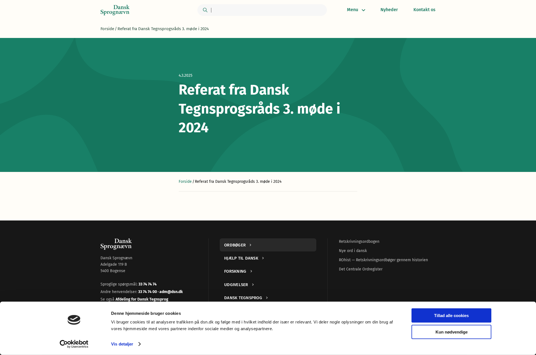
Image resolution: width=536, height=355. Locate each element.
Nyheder (389, 9)
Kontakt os (424, 9)
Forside (107, 28)
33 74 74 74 (147, 284)
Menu (352, 9)
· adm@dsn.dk (170, 291)
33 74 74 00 (148, 291)
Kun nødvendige (452, 331)
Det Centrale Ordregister (360, 269)
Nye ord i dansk (353, 250)
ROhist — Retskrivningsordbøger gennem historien (383, 260)
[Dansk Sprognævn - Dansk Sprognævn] (115, 10)
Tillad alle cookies (451, 315)
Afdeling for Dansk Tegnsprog (142, 299)
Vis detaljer (122, 344)
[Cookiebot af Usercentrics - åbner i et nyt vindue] (74, 344)
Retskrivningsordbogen (359, 241)
